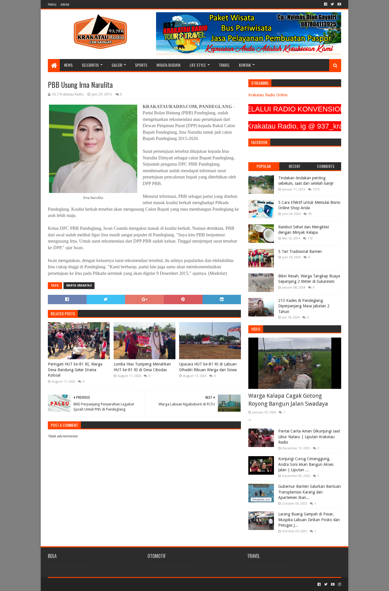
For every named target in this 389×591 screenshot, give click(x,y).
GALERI (117, 65)
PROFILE (52, 4)
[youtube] (338, 4)
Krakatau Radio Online (267, 95)
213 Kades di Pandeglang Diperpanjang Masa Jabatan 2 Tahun (303, 306)
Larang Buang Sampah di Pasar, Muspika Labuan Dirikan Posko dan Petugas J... (309, 519)
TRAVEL (224, 65)
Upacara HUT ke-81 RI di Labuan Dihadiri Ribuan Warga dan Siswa (208, 367)
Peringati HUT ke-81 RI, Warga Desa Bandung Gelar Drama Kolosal (75, 369)
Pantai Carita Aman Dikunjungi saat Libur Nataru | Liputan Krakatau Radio (309, 436)
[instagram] (339, 584)
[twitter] (332, 4)
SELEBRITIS (90, 65)
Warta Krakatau (79, 285)
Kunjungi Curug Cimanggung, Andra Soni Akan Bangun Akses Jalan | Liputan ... (305, 464)
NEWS (68, 65)
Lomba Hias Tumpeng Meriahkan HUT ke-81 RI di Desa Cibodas (142, 367)
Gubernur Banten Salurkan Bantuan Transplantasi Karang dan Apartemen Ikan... (309, 492)
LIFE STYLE (198, 65)
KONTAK (65, 4)
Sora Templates (79, 584)
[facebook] (325, 4)
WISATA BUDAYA (168, 65)
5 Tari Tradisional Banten (300, 251)
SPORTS (141, 65)
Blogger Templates (112, 584)
